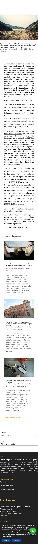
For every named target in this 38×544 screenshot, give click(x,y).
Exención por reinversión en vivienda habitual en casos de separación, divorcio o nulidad (19, 265)
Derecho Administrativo (18, 271)
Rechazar (16, 540)
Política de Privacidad (8, 486)
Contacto (3, 515)
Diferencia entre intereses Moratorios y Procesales (18, 381)
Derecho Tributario (17, 329)
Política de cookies (7, 490)
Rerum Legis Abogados (10, 49)
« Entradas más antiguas (13, 417)
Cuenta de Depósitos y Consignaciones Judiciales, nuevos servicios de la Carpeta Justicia (19, 323)
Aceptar (6, 540)
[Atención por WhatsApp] (33, 531)
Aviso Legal (4, 482)
